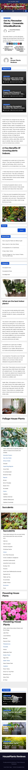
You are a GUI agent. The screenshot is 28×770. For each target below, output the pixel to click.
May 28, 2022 (7, 730)
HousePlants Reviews (14, 6)
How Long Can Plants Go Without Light (12, 240)
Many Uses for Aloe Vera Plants (10, 244)
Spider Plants (6, 660)
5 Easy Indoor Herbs (7, 251)
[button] (23, 11)
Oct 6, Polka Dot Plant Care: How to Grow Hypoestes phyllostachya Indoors (18, 49)
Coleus (5, 552)
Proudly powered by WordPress (9, 762)
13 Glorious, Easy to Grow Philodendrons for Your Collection (9, 48)
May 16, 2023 (7, 701)
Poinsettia (5, 646)
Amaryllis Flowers (7, 455)
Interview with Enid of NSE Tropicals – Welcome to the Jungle (13, 79)
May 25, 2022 (7, 745)
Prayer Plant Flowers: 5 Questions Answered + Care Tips (13, 93)
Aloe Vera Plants (7, 458)
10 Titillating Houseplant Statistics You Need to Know (14, 107)
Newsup (22, 762)
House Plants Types (8, 767)
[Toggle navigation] (13, 11)
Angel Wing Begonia (8, 466)
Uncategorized (7, 76)
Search (4, 225)
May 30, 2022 (7, 716)
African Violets (6, 460)
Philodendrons (6, 644)
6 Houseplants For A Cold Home (10, 247)
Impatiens (5, 666)
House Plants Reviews (15, 29)
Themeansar (13, 764)
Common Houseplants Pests (18, 767)
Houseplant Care (6, 267)
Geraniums (5, 585)
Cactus (5, 491)
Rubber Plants (6, 655)
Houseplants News (7, 271)
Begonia (5, 477)
